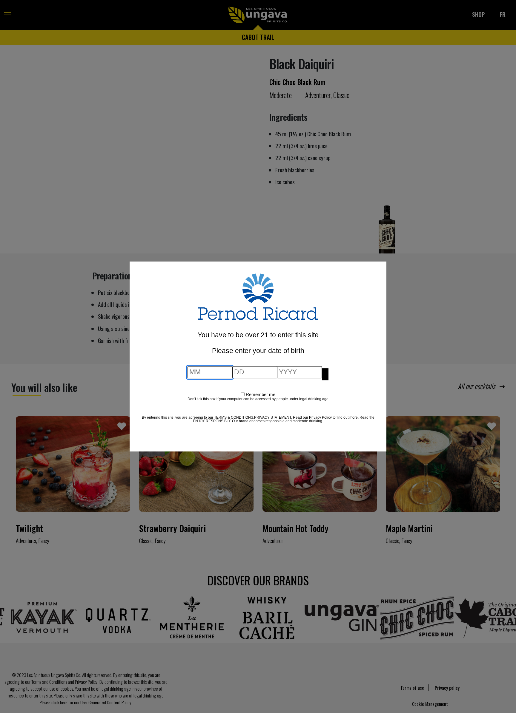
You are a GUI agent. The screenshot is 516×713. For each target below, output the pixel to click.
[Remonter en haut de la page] (10, 692)
